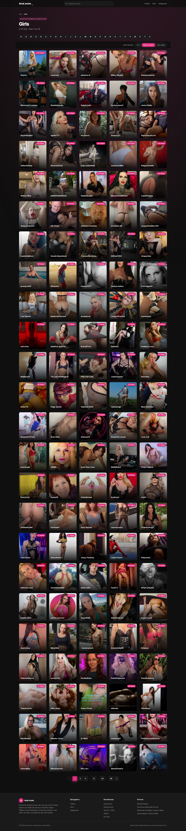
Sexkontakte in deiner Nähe (147, 813)
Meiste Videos (148, 45)
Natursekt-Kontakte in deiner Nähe (150, 810)
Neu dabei (161, 45)
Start (20, 14)
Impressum (108, 804)
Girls (154, 4)
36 (111, 778)
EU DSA (107, 817)
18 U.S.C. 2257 (109, 810)
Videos (147, 4)
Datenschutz (108, 807)
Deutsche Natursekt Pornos (147, 807)
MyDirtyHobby (147, 804)
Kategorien (163, 4)
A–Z (138, 45)
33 (102, 778)
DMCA (106, 813)
